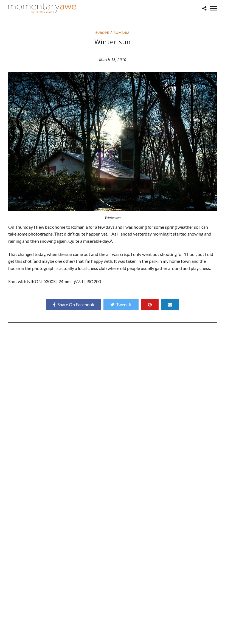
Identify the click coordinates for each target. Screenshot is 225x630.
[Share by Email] (170, 304)
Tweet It (124, 304)
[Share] (204, 8)
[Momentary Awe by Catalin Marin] (42, 8)
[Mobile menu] (213, 8)
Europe (102, 32)
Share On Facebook (75, 304)
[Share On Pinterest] (150, 304)
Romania (122, 32)
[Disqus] (112, 402)
